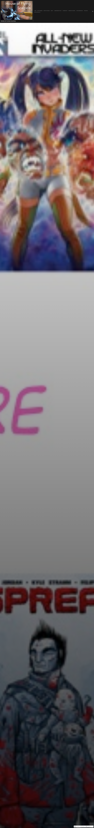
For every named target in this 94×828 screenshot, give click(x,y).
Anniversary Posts (57, 10)
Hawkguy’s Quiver (71, 10)
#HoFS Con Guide (47, 10)
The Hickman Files (79, 10)
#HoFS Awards (39, 10)
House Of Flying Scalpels (8, 21)
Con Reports (65, 10)
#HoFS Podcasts (37, 12)
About (52, 10)
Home (35, 10)
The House (86, 10)
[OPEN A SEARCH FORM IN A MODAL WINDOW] (92, 11)
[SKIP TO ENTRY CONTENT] (47, 455)
